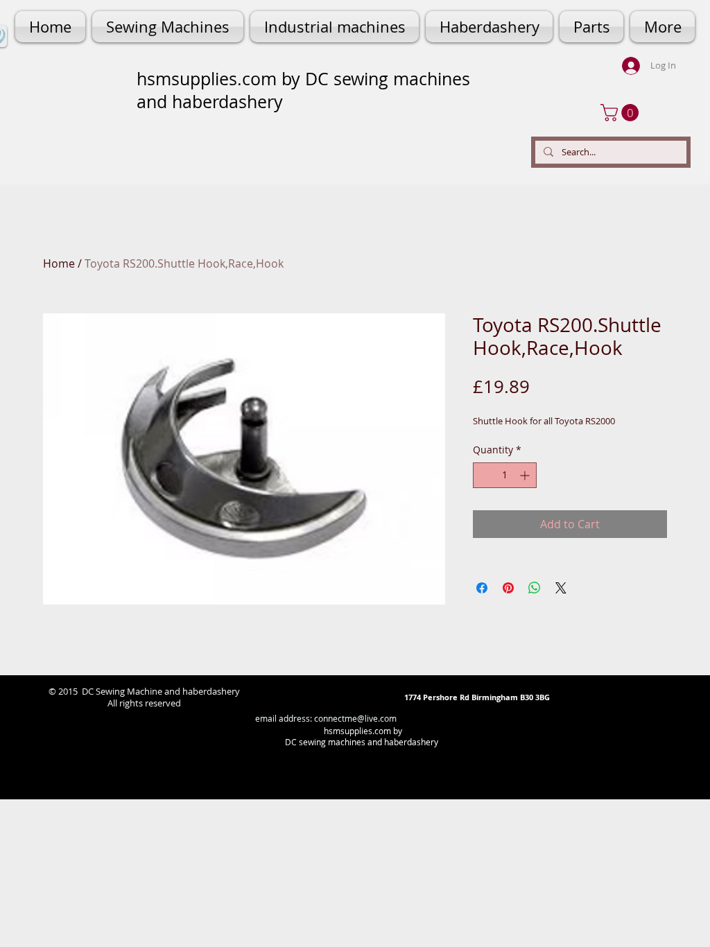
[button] (621, 112)
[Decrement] (483, 475)
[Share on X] (561, 588)
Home (59, 263)
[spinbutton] (504, 475)
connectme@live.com (355, 718)
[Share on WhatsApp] (534, 588)
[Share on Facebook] (482, 588)
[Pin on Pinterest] (508, 588)
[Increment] (526, 475)
